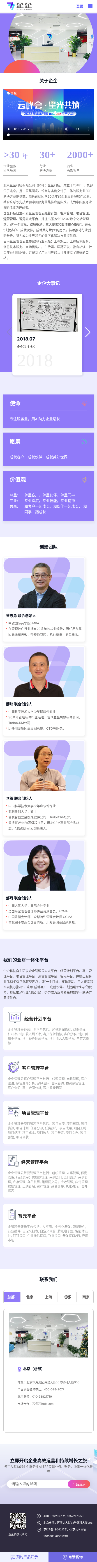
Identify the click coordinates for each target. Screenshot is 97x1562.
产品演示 (79, 1484)
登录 (79, 6)
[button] (88, 332)
